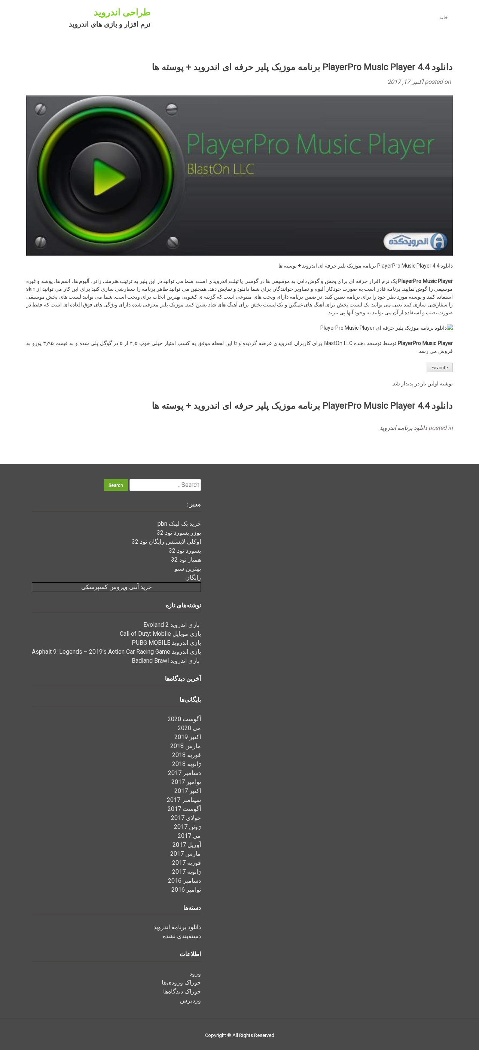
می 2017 (189, 835)
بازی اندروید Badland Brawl (166, 660)
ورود (195, 973)
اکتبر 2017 (187, 790)
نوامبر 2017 (186, 781)
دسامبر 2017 (184, 772)
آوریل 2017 (187, 844)
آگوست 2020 (184, 719)
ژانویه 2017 (186, 871)
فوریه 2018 (186, 754)
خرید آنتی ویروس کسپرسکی (116, 586)
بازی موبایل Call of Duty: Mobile (160, 633)
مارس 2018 (185, 746)
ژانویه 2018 (186, 763)
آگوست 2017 (184, 808)
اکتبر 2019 (187, 737)
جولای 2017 (186, 817)
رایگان (193, 577)
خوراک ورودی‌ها (181, 982)
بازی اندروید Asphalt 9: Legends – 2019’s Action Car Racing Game (116, 651)
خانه (443, 17)
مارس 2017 (185, 853)
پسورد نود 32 (185, 550)
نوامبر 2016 (186, 889)
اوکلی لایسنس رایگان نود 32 (166, 541)
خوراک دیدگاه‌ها (182, 991)
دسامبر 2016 (184, 880)
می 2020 (189, 728)
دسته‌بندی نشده (182, 936)
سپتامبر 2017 (184, 799)
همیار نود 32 (186, 559)
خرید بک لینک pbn (179, 523)
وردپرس (190, 1000)
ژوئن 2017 (187, 826)
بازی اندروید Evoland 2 (172, 624)
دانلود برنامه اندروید (403, 427)
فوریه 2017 (186, 862)
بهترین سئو (187, 568)
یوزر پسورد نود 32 (179, 532)
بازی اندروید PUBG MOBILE (166, 642)
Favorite (439, 367)
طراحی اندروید (122, 12)
